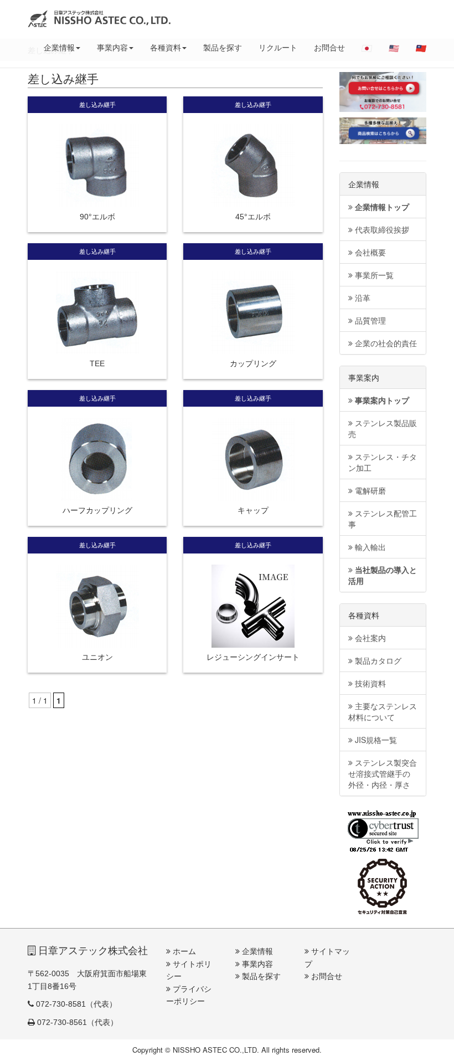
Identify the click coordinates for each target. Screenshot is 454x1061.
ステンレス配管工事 (382, 519)
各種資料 (165, 47)
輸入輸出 (369, 546)
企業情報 (59, 47)
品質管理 (369, 320)
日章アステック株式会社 (91, 950)
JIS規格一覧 (375, 739)
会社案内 (369, 637)
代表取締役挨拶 (381, 229)
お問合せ (329, 47)
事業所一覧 (373, 274)
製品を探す (222, 47)
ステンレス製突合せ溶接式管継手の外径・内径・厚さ (382, 773)
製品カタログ (377, 660)
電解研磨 (369, 490)
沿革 (361, 297)
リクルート (278, 47)
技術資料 (369, 683)
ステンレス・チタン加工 (382, 462)
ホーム (183, 951)
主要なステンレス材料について (382, 711)
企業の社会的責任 (385, 342)
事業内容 (112, 47)
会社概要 (369, 252)
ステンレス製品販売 (382, 428)
